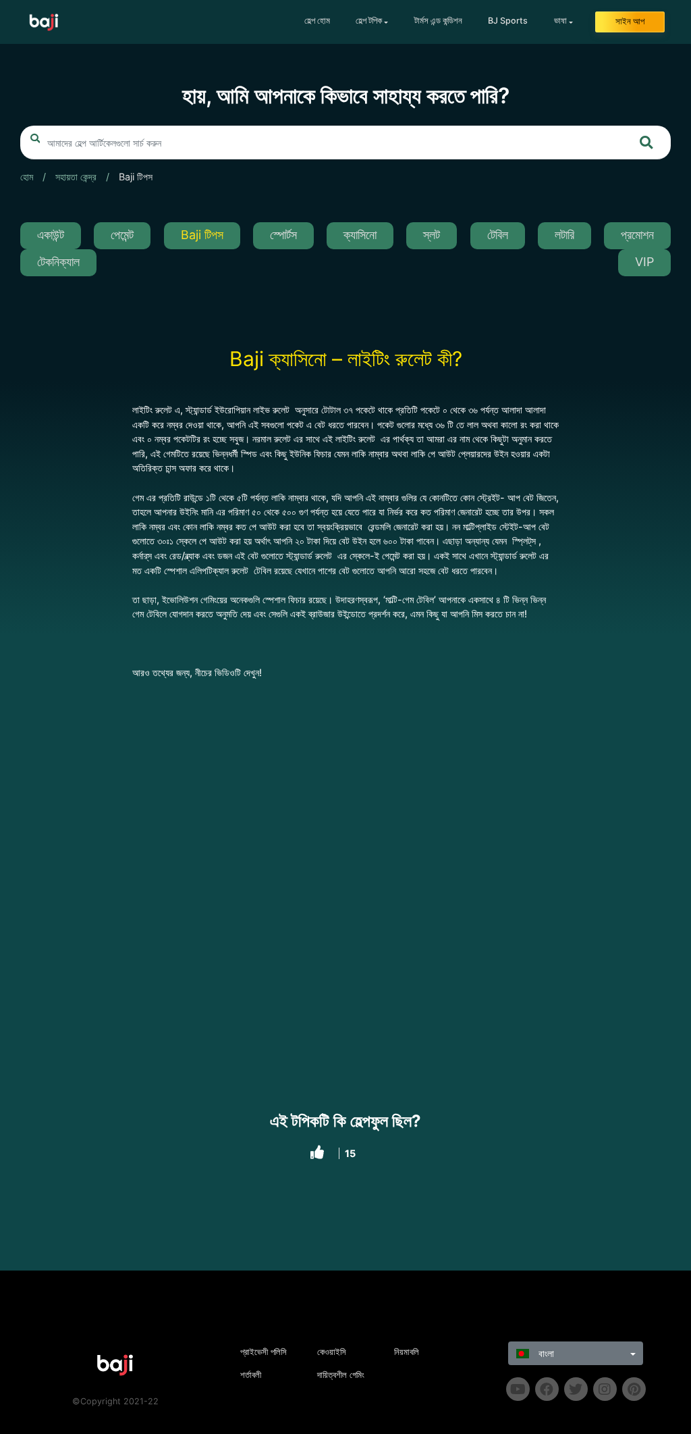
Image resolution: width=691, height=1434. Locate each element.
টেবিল (497, 235)
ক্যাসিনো (360, 235)
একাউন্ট (50, 235)
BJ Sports (508, 21)
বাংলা (545, 1353)
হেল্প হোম (317, 21)
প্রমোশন (637, 235)
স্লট (431, 235)
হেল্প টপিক (369, 21)
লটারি (564, 235)
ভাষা (560, 21)
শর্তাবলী (250, 1375)
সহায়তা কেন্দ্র (75, 176)
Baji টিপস (136, 176)
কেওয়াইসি (331, 1352)
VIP (644, 262)
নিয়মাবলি (406, 1352)
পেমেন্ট (122, 235)
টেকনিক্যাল (58, 262)
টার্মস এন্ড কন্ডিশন (438, 21)
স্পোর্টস (283, 235)
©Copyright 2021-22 (115, 1401)
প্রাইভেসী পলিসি (263, 1352)
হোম (26, 176)
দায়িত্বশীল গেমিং (340, 1375)
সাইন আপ (629, 21)
